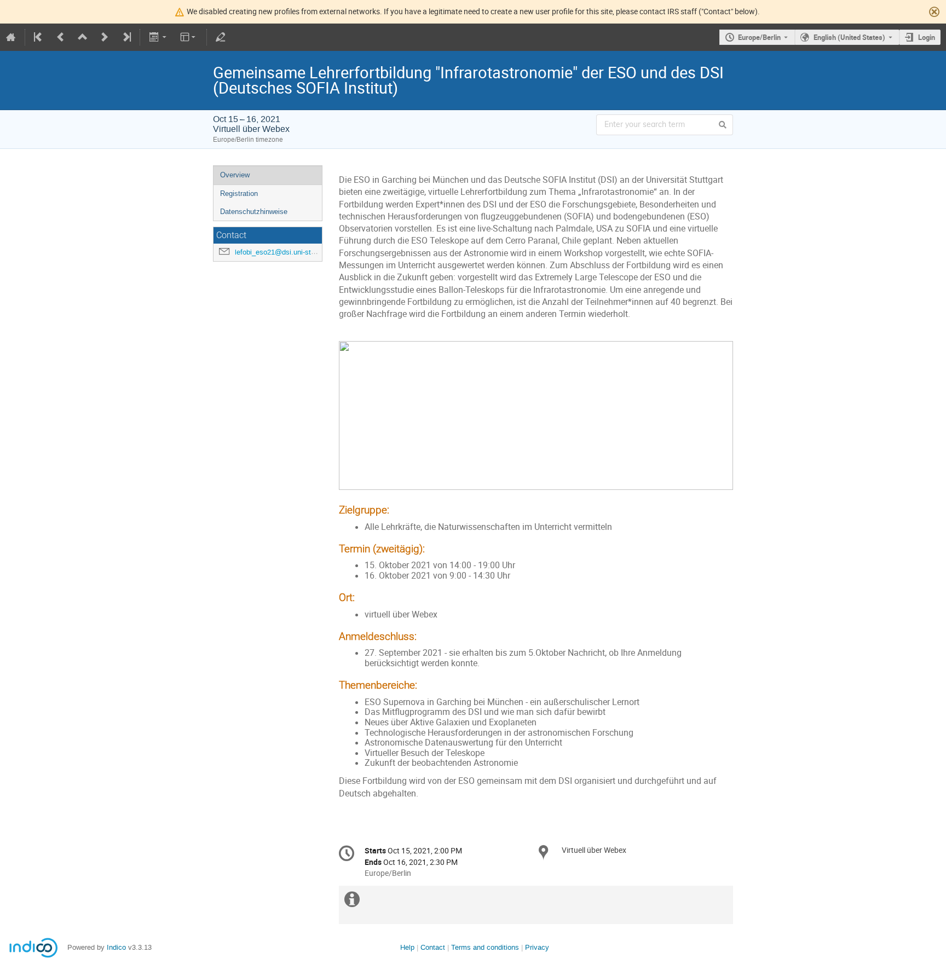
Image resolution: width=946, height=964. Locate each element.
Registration (239, 193)
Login (926, 37)
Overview (235, 175)
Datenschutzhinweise (253, 211)
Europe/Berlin (759, 37)
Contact (432, 947)
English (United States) (849, 37)
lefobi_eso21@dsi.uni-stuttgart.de (288, 252)
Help (407, 947)
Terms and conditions (485, 947)
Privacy (537, 947)
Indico (116, 947)
